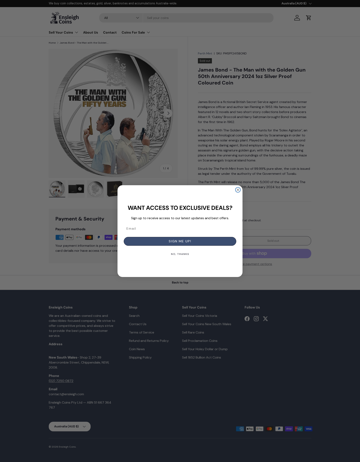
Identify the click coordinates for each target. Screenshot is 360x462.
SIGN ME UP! (180, 241)
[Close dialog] (237, 189)
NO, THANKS (180, 254)
